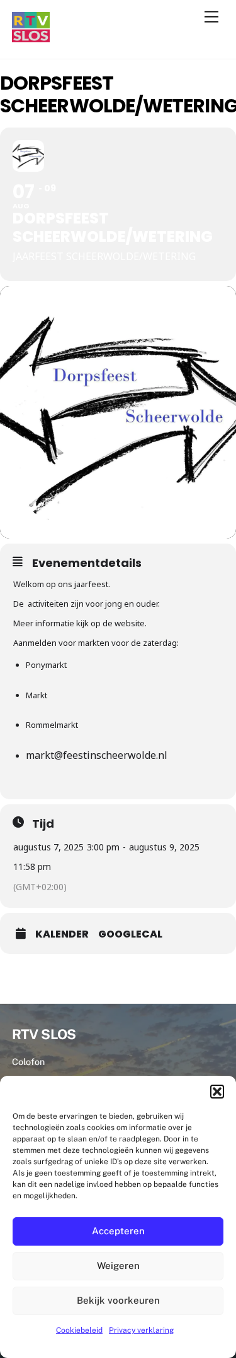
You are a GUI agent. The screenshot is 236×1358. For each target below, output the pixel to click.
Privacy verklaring (141, 1330)
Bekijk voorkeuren (118, 1300)
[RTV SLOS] (31, 36)
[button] (217, 1091)
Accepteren (118, 1230)
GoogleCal (130, 934)
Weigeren (118, 1265)
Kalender (62, 934)
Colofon (28, 1061)
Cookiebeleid (79, 1330)
